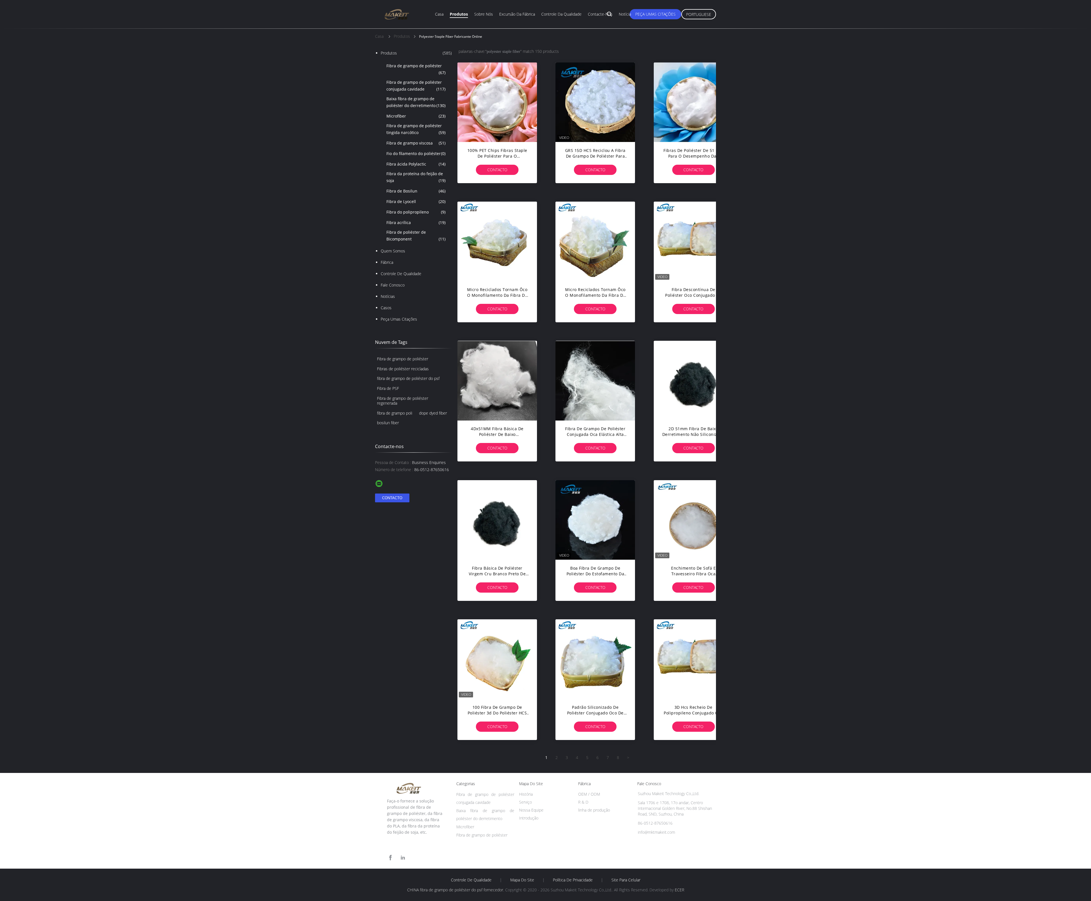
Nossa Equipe (531, 810)
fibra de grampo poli (394, 413)
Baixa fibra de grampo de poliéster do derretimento (415, 102)
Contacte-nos (600, 14)
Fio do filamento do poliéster (415, 153)
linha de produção (594, 810)
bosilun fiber (388, 422)
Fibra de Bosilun (415, 191)
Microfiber (415, 116)
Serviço (525, 802)
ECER (679, 889)
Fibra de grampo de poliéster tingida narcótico (415, 129)
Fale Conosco (393, 285)
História (526, 794)
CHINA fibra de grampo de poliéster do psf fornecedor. (456, 889)
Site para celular (625, 880)
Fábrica (387, 262)
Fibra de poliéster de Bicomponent (415, 235)
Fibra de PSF (388, 388)
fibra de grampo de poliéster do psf (408, 378)
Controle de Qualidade (401, 273)
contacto (497, 169)
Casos (386, 307)
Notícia (625, 14)
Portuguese (698, 14)
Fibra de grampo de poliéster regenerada (402, 401)
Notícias (388, 296)
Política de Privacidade (573, 880)
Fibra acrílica (415, 222)
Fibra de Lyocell (415, 201)
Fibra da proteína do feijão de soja (415, 177)
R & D (583, 802)
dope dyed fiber (433, 413)
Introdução (528, 818)
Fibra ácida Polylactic (415, 164)
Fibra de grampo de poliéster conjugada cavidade (415, 86)
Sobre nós (483, 14)
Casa (439, 14)
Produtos (459, 14)
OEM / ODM (589, 794)
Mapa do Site (522, 880)
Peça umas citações (655, 14)
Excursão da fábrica (517, 14)
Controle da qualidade (561, 14)
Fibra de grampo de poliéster (415, 69)
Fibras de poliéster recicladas (403, 368)
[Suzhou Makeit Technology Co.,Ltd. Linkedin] (402, 858)
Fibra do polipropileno (415, 212)
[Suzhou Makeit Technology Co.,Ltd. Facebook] (390, 858)
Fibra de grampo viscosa (415, 143)
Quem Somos (393, 251)
